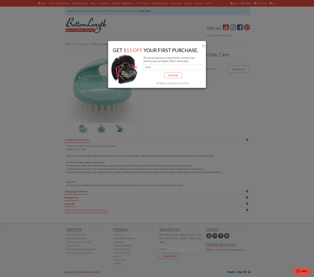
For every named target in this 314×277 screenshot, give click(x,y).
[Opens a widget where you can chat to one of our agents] (302, 271)
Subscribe (173, 75)
